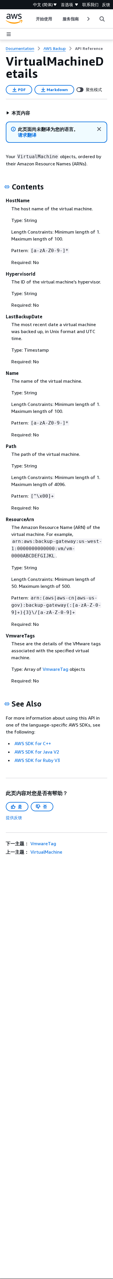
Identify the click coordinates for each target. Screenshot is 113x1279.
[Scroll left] (31, 19)
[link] (89, 48)
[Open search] (102, 19)
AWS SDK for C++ (32, 743)
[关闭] (99, 129)
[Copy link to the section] (6, 187)
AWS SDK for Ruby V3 (37, 760)
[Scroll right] (88, 19)
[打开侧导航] (9, 34)
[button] (18, 113)
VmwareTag (55, 669)
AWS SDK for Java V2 (36, 752)
